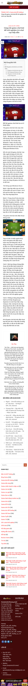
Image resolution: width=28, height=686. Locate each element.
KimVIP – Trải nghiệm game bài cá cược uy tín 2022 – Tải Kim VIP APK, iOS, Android (15, 424)
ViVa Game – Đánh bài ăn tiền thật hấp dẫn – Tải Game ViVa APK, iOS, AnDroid (15, 451)
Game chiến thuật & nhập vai (10, 486)
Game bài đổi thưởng (16, 12)
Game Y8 (4, 519)
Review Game (5, 537)
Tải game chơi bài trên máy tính (15, 70)
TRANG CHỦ (5, 12)
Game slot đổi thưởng (7, 510)
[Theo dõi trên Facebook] (2, 641)
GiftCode (4, 525)
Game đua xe (5, 495)
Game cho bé (5, 489)
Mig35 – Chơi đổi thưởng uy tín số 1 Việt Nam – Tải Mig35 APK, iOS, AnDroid (15, 403)
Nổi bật (3, 534)
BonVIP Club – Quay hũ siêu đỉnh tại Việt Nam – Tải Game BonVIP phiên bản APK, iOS (14, 438)
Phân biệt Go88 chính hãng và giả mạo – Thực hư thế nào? (16, 561)
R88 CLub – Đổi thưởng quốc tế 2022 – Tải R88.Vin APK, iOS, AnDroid (14, 445)
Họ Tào (21, 36)
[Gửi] (25, 464)
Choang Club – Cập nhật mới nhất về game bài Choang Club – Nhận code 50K (15, 410)
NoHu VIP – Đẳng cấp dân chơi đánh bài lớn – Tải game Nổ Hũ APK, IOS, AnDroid (15, 417)
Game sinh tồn (5, 507)
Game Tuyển (5, 516)
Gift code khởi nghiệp (7, 522)
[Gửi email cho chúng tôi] (11, 641)
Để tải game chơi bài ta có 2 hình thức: (13, 67)
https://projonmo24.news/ (11, 665)
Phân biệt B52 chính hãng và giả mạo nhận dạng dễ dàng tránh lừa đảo (16, 554)
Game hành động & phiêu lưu (9, 498)
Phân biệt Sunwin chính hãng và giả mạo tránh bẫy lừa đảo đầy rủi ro (16, 584)
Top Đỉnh (3, 543)
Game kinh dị (5, 501)
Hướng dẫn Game (6, 531)
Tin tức (3, 540)
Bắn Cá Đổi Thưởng (7, 474)
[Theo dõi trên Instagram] (5, 641)
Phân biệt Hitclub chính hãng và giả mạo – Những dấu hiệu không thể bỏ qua (16, 569)
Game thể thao (5, 513)
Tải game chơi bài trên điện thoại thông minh (14, 74)
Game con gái (5, 492)
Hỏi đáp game (5, 528)
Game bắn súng (5, 483)
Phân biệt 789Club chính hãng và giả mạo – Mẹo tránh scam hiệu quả (16, 577)
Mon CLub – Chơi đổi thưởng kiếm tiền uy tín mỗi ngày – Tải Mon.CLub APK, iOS (15, 431)
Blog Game (4, 477)
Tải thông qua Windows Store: (14, 72)
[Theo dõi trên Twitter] (8, 641)
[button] (2, 3)
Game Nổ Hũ (5, 504)
